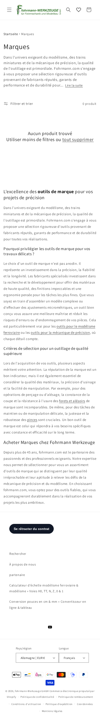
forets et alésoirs (72, 401)
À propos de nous (22, 564)
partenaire (17, 575)
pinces (32, 419)
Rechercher (17, 554)
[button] (9, 10)
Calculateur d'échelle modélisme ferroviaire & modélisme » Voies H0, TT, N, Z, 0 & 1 (43, 588)
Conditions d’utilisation (26, 704)
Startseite (10, 34)
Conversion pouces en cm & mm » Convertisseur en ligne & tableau (47, 604)
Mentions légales (52, 711)
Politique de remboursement (75, 696)
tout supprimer (78, 139)
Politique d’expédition (59, 704)
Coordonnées (85, 704)
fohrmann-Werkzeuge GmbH (32, 691)
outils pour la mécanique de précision (60, 332)
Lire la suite (74, 85)
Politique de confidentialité (37, 696)
